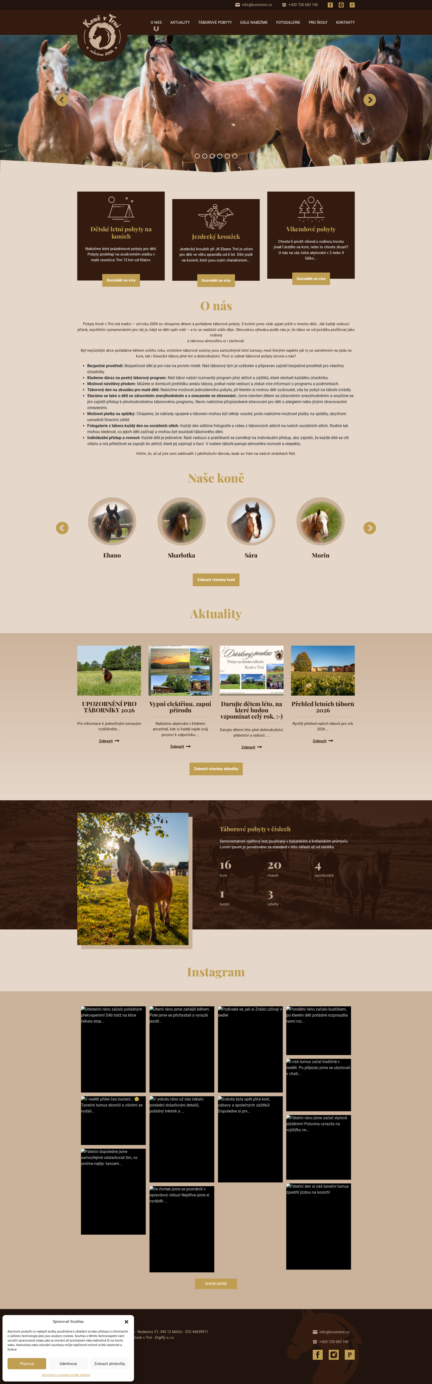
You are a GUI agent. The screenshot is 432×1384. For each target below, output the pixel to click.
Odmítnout (68, 1364)
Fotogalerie (288, 22)
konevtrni (92, 1073)
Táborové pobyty (215, 22)
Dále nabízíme (254, 22)
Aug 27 (106, 1073)
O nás (156, 22)
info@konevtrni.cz (257, 4)
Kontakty (345, 22)
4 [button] (219, 156)
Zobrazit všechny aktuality (216, 769)
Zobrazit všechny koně (216, 579)
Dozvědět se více (121, 280)
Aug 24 (311, 1093)
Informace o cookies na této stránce (66, 1375)
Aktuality (180, 22)
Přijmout (27, 1364)
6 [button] (234, 156)
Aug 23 (243, 1163)
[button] (126, 1321)
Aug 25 (311, 1037)
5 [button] (227, 156)
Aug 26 (175, 1073)
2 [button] (204, 156)
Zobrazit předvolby (109, 1364)
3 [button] (212, 156)
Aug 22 (311, 1161)
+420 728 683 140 (303, 4)
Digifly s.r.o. (165, 1337)
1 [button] (197, 156)
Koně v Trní (94, 1068)
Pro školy (318, 22)
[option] (216, 103)
